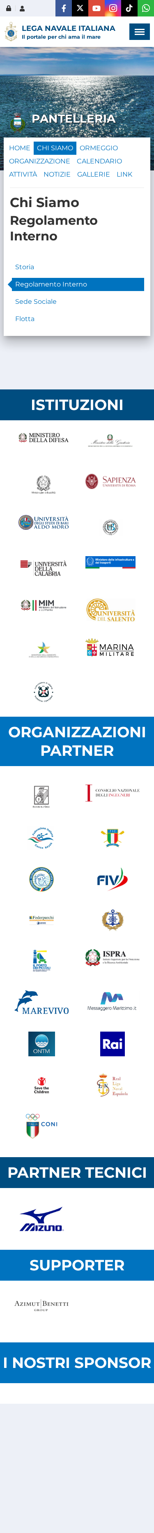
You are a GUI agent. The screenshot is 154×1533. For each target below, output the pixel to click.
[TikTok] (129, 8)
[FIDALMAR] (112, 920)
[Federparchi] (41, 920)
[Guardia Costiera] (43, 692)
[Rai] (112, 1043)
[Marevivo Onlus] (41, 1002)
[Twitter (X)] (80, 8)
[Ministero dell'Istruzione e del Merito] (43, 609)
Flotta (24, 319)
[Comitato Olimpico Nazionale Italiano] (41, 1126)
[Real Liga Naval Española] (112, 1085)
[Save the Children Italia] (41, 1085)
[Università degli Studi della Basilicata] (110, 527)
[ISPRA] (112, 961)
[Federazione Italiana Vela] (112, 879)
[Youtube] (96, 8)
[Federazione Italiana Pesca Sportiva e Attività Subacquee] (41, 879)
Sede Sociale (36, 301)
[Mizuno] (41, 1218)
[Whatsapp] (146, 8)
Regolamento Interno (51, 284)
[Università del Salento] (110, 609)
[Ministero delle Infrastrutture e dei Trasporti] (110, 568)
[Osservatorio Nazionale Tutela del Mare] (41, 1043)
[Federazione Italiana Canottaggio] (112, 838)
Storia (24, 267)
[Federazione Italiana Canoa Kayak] (41, 838)
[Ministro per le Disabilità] (43, 486)
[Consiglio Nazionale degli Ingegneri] (112, 796)
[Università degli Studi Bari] (43, 527)
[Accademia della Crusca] (41, 796)
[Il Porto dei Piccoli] (41, 961)
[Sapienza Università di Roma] (110, 486)
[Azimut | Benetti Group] (41, 1311)
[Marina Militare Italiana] (110, 650)
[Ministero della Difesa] (43, 445)
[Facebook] (63, 8)
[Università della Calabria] (43, 568)
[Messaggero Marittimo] (112, 1002)
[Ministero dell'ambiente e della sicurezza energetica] (43, 650)
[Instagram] (113, 8)
